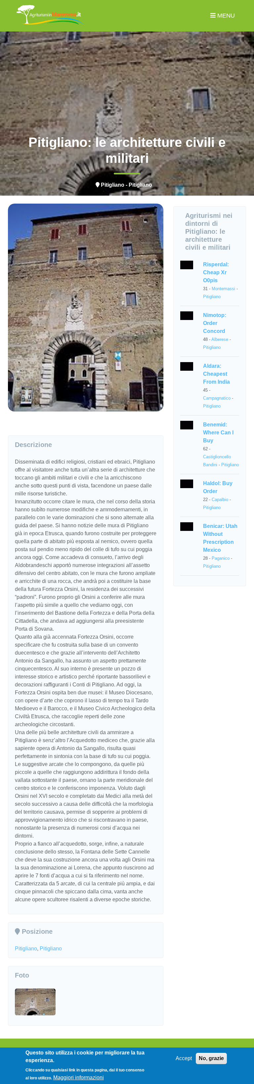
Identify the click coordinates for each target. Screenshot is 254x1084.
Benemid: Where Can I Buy (218, 432)
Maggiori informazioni (78, 1077)
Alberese (219, 339)
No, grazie (211, 1058)
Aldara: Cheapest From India (216, 374)
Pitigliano (26, 948)
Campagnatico (217, 398)
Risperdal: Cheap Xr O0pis (216, 272)
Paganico (221, 558)
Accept (184, 1058)
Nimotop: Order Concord (214, 323)
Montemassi (223, 288)
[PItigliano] (35, 992)
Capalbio (220, 499)
